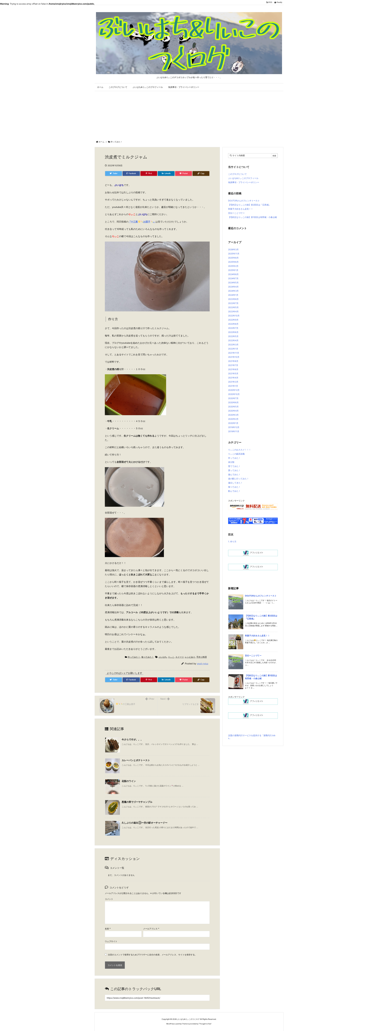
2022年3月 (233, 344)
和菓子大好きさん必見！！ (240, 209)
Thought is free (205, 1024)
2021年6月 (233, 369)
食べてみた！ (147, 657)
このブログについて (237, 174)
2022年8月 (233, 324)
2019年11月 (233, 431)
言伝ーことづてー (236, 213)
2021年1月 (233, 386)
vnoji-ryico (202, 663)
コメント (109, 899)
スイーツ (179, 657)
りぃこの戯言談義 (236, 454)
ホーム (101, 142)
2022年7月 (233, 328)
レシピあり (190, 657)
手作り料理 (201, 657)
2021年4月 (233, 377)
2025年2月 (233, 266)
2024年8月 (233, 274)
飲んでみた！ (234, 491)
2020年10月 (234, 394)
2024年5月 (233, 282)
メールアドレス (151, 928)
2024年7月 (233, 278)
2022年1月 (233, 348)
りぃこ (171, 657)
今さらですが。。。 (132, 739)
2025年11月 (233, 253)
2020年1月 (233, 423)
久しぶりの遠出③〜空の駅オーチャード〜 (144, 822)
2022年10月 (233, 315)
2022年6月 (233, 332)
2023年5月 (233, 307)
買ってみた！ (234, 470)
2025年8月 (233, 257)
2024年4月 (233, 286)
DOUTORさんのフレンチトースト (244, 200)
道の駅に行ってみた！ (238, 478)
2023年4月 (233, 311)
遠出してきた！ (235, 482)
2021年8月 (233, 361)
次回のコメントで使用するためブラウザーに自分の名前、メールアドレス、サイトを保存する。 (152, 954)
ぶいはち (163, 657)
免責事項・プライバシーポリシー (243, 182)
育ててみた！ (234, 466)
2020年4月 (233, 410)
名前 (108, 928)
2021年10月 (233, 357)
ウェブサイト (111, 941)
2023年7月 (233, 303)
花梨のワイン (129, 781)
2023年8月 (233, 299)
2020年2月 (233, 419)
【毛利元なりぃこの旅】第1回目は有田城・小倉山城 (252, 217)
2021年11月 (233, 353)
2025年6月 (233, 262)
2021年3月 (233, 381)
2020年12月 (233, 390)
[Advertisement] (189, 115)
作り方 (232, 541)
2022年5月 (233, 336)
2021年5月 (233, 373)
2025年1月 (233, 270)
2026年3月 (233, 249)
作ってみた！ (116, 142)
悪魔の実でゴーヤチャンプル (137, 801)
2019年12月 (233, 427)
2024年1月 (233, 295)
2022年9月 (233, 319)
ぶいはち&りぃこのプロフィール (243, 178)
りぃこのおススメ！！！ (239, 449)
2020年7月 (233, 398)
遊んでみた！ (234, 474)
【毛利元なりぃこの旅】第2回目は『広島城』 (249, 204)
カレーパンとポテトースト (136, 760)
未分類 (231, 462)
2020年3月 (233, 415)
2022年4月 (233, 340)
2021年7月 (233, 365)
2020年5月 (233, 406)
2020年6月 (233, 402)
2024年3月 (233, 291)
